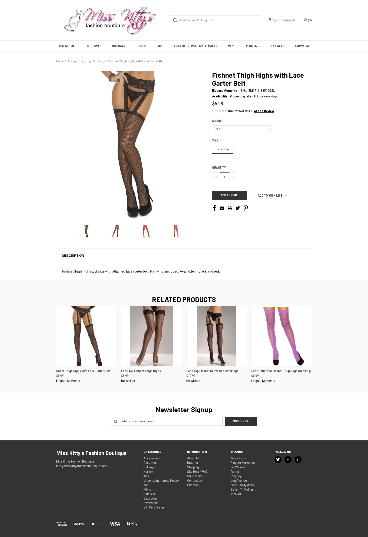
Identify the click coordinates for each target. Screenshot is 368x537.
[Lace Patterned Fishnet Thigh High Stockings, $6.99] (281, 336)
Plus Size (252, 46)
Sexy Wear (277, 46)
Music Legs (238, 458)
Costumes (94, 46)
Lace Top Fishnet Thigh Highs (141, 371)
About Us (193, 458)
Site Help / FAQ (197, 471)
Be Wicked (238, 467)
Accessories (67, 46)
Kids (160, 46)
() (309, 20)
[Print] (230, 208)
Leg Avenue (239, 480)
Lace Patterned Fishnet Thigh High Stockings (281, 371)
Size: (215, 140)
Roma (235, 471)
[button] (262, 111)
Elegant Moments (243, 462)
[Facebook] (214, 208)
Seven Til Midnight (243, 489)
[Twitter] (238, 208)
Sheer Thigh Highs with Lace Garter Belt (83, 371)
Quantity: (219, 167)
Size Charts (195, 476)
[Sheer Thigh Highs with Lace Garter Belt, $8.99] (86, 336)
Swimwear (302, 46)
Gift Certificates (154, 507)
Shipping (193, 467)
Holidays (118, 46)
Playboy (236, 476)
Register (291, 20)
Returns (192, 462)
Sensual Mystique (243, 485)
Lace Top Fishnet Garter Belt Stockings (212, 371)
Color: (217, 121)
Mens (231, 46)
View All (236, 494)
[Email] (222, 208)
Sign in (276, 20)
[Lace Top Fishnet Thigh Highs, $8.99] (151, 336)
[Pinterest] (246, 208)
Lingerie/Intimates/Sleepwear (195, 46)
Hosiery (141, 46)
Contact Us (194, 480)
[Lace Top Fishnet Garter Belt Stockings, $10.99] (216, 336)
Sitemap (193, 485)
